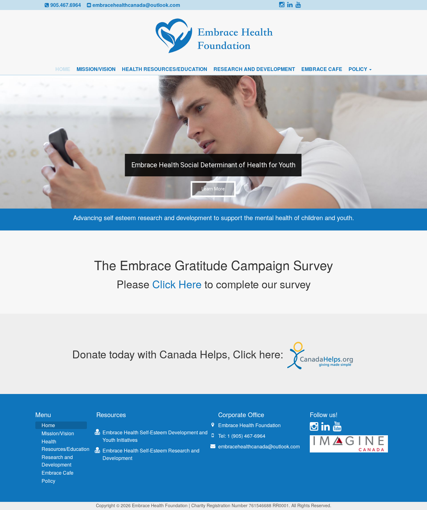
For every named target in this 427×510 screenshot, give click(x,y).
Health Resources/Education (164, 69)
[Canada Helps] (320, 353)
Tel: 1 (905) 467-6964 (241, 435)
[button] (213, 142)
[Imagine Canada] (349, 443)
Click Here (177, 283)
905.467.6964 (65, 4)
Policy (359, 69)
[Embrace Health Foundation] (213, 36)
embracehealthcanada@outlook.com (136, 4)
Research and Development (254, 69)
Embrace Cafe (321, 69)
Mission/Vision (96, 69)
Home (62, 69)
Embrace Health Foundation (249, 425)
